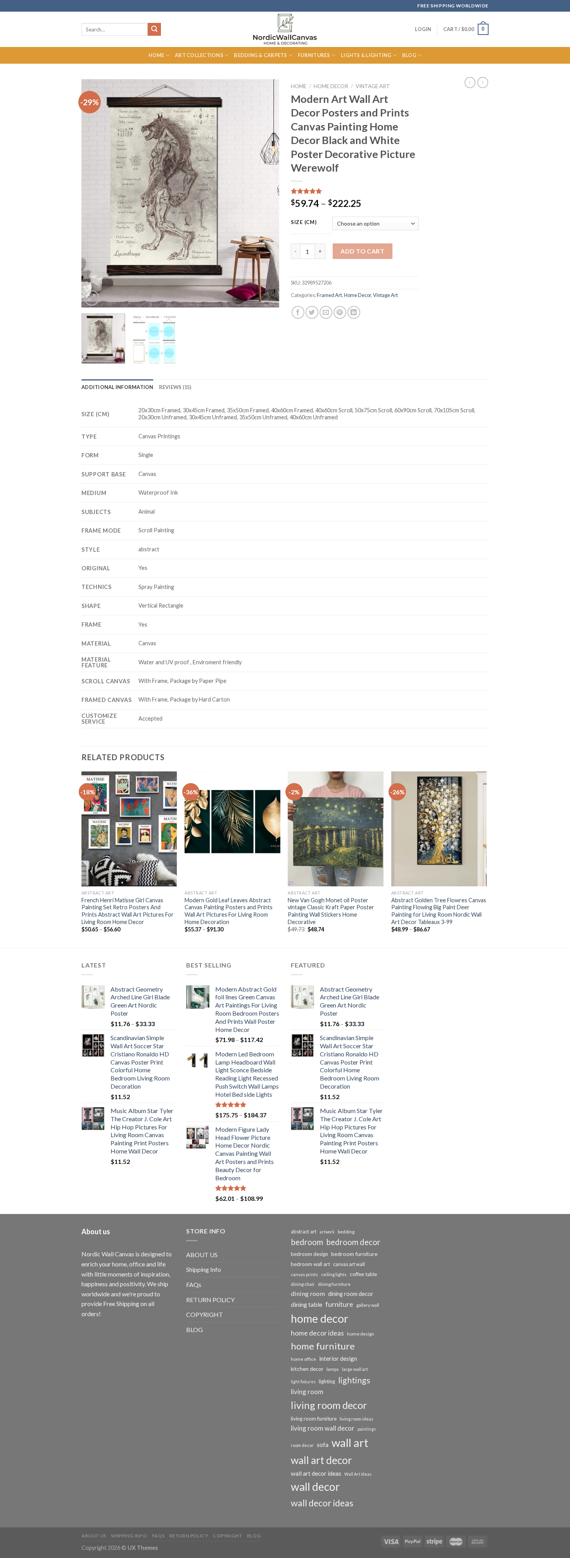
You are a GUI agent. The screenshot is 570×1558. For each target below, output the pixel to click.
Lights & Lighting (366, 55)
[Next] (266, 193)
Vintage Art (373, 86)
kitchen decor (307, 1368)
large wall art (355, 1369)
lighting (327, 1381)
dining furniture (334, 1284)
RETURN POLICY (210, 1299)
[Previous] (95, 193)
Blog (409, 55)
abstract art (303, 1231)
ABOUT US (202, 1254)
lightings (354, 1380)
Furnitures (314, 55)
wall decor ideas (322, 1502)
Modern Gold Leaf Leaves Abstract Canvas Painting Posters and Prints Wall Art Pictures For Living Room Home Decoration (229, 911)
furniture (339, 1304)
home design (360, 1334)
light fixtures (303, 1381)
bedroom (307, 1242)
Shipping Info (203, 1269)
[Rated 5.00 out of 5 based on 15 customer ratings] (355, 191)
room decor (302, 1445)
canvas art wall (349, 1264)
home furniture (323, 1345)
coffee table (363, 1274)
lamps (332, 1369)
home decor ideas (317, 1333)
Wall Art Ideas (357, 1473)
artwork (327, 1231)
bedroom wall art (310, 1264)
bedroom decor (353, 1242)
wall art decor (321, 1460)
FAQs (193, 1284)
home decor (320, 1318)
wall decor (315, 1486)
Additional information (117, 387)
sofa (322, 1444)
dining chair (303, 1284)
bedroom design (309, 1254)
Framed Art (329, 295)
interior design (338, 1358)
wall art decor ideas (316, 1473)
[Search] (154, 29)
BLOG (194, 1329)
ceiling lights (334, 1274)
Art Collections (199, 55)
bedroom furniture (354, 1254)
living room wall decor (322, 1428)
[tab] (117, 387)
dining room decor (350, 1294)
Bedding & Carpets (260, 55)
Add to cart (362, 251)
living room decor (329, 1405)
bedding (346, 1232)
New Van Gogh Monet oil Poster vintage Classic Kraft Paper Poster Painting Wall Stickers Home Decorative (331, 911)
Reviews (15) (175, 387)
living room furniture (314, 1419)
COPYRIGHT (204, 1314)
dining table (306, 1304)
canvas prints (304, 1274)
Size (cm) (303, 222)
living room (307, 1392)
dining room (308, 1293)
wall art (350, 1442)
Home (156, 55)
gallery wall (367, 1305)
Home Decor (331, 86)
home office (303, 1359)
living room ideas (356, 1418)
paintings (367, 1428)
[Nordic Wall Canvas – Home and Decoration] (285, 29)
